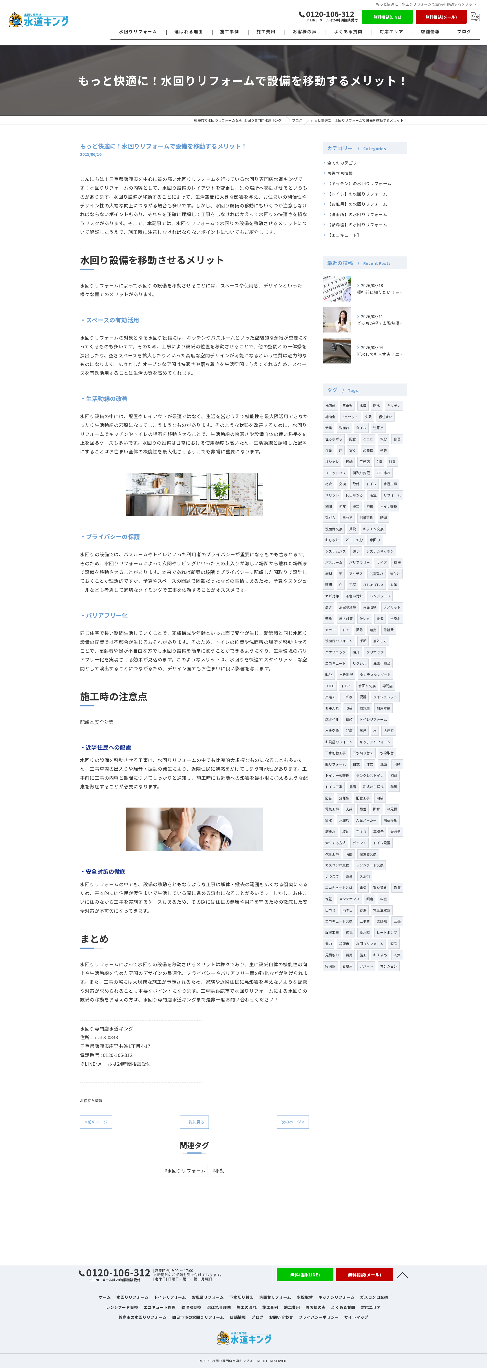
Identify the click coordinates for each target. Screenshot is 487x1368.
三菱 (397, 921)
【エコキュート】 (344, 235)
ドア (345, 629)
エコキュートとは (339, 887)
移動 (349, 461)
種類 (356, 506)
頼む (383, 438)
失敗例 (395, 831)
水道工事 (390, 483)
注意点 (378, 427)
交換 (342, 483)
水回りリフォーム (370, 943)
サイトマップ (356, 1317)
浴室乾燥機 (347, 607)
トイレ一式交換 (337, 775)
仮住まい (386, 416)
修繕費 (389, 629)
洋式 (369, 764)
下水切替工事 (335, 752)
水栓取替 (387, 752)
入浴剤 (365, 876)
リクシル (359, 663)
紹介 (356, 651)
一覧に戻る (194, 1122)
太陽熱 (382, 921)
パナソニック (335, 651)
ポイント (359, 842)
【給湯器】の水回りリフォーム (357, 224)
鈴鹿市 (344, 943)
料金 (383, 898)
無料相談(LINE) (387, 17)
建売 (373, 629)
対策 (393, 584)
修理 (397, 438)
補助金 (330, 416)
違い (356, 551)
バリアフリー (359, 562)
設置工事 (332, 932)
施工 (363, 954)
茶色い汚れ (354, 595)
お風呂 (347, 966)
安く (352, 450)
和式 (356, 764)
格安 (328, 483)
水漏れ (344, 820)
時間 (349, 854)
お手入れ (332, 708)
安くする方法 (335, 842)
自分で (347, 517)
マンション (388, 966)
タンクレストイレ (370, 775)
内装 (380, 797)
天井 (349, 808)
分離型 (344, 797)
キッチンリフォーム (375, 741)
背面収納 (370, 607)
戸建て (330, 696)
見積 (352, 786)
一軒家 (347, 696)
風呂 (363, 730)
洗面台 (344, 427)
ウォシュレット (385, 696)
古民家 (389, 730)
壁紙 (328, 618)
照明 (328, 584)
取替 (397, 887)
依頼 (349, 719)
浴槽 (369, 506)
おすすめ (380, 954)
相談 (393, 775)
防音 (328, 797)
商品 (393, 943)
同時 (397, 764)
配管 (352, 438)
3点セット (350, 416)
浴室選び (376, 573)
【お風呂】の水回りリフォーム (357, 204)
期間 (328, 506)
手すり (361, 831)
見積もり (332, 954)
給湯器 (330, 966)
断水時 (365, 932)
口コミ (330, 910)
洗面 (383, 764)
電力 (328, 943)
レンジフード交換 (370, 865)
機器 (397, 562)
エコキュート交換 (339, 921)
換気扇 (365, 708)
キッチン (394, 405)
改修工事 (332, 854)
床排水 (330, 831)
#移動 (218, 1170)
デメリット (392, 607)
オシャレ (332, 461)
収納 (345, 831)
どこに (368, 438)
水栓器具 (346, 674)
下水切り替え (363, 752)
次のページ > (292, 1122)
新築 (328, 427)
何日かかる (354, 495)
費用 (349, 954)
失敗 (368, 416)
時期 (383, 517)
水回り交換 (367, 685)
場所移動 (390, 820)
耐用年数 (383, 708)
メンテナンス (349, 898)
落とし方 (380, 640)
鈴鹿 (349, 730)
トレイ (346, 685)
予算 (383, 450)
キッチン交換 (373, 528)
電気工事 (332, 808)
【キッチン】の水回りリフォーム (359, 183)
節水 (328, 820)
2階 (379, 461)
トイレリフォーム (373, 719)
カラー (330, 629)
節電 (349, 932)
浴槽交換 (366, 517)
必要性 (368, 450)
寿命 (349, 876)
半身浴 (395, 618)
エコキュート (335, 663)
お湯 (363, 910)
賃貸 (352, 528)
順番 (392, 461)
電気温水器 (381, 910)
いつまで (332, 876)
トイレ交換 (388, 506)
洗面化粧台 (381, 663)
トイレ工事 (333, 786)
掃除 (359, 629)
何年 (342, 506)
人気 (397, 954)
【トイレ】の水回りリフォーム (357, 194)
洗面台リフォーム (339, 640)
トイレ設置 (381, 842)
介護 (328, 450)
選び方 (330, 517)
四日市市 (384, 472)
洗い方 (365, 618)
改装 (349, 708)
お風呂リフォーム (339, 741)
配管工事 (363, 797)
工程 (352, 584)
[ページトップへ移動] (402, 1274)
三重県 (347, 405)
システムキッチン (380, 551)
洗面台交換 (333, 528)
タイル (361, 427)
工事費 (365, 921)
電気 (363, 887)
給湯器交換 (368, 854)
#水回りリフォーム (185, 1170)
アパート (366, 966)
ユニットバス (335, 472)
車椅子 (378, 831)
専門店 (387, 685)
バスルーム (333, 562)
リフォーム (392, 495)
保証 (328, 898)
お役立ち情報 (91, 1100)
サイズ (382, 562)
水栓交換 (332, 730)
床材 (328, 573)
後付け (395, 573)
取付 (356, 483)
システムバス (335, 551)
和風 (393, 786)
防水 (376, 405)
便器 (363, 696)
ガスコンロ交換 (337, 865)
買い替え (380, 887)
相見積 (392, 808)
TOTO (330, 685)
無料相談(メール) (441, 17)
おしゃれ (332, 539)
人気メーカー (366, 820)
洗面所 (330, 405)
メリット (332, 495)
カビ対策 (332, 595)
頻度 (369, 898)
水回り (375, 539)
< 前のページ (96, 1122)
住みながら (333, 438)
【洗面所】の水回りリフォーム (357, 214)
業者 (380, 618)
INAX (329, 674)
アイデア (356, 573)
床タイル (332, 719)
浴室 (373, 495)
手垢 (363, 640)
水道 (363, 405)
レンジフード (380, 595)
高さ (328, 607)
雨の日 (347, 910)
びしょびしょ (373, 584)
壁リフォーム (335, 764)
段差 (363, 808)
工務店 (365, 461)
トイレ (371, 483)
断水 (376, 808)
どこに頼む (354, 539)
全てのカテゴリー (344, 163)
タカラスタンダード (375, 674)
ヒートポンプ (387, 932)
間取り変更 (361, 472)
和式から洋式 (373, 786)
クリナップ (375, 651)
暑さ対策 (346, 618)
